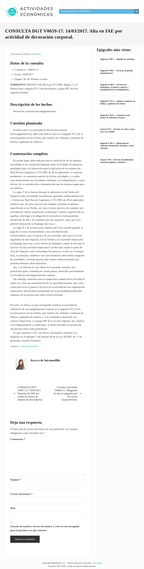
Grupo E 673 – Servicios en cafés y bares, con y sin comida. (117, 130)
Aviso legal (97, 563)
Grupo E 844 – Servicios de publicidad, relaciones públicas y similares (116, 161)
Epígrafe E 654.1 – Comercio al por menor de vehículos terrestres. (115, 116)
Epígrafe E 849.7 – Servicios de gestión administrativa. (116, 72)
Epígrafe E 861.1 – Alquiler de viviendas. (117, 59)
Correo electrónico (21, 494)
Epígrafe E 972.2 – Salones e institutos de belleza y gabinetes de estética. (117, 102)
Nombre (15, 479)
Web (12, 508)
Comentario (17, 439)
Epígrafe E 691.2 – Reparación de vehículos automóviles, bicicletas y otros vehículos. (117, 145)
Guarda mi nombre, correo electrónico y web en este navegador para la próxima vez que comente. (44, 528)
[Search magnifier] (136, 11)
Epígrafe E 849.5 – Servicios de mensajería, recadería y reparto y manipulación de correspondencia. (114, 87)
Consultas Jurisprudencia (29, 346)
